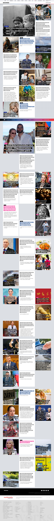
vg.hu (16, 515)
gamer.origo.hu (30, 506)
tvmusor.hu (29, 514)
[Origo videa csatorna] (46, 490)
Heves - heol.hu (5, 512)
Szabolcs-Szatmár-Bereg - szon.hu (8, 517)
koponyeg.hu (42, 510)
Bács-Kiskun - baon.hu (6, 503)
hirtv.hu (17, 510)
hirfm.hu (41, 517)
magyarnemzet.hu (18, 508)
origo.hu (17, 511)
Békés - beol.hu (5, 505)
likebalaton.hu (30, 507)
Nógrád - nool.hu (5, 515)
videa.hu (41, 511)
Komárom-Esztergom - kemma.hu (7, 514)
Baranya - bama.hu (6, 504)
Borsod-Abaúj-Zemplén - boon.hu (7, 506)
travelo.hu (29, 510)
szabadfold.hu (17, 509)
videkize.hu (29, 513)
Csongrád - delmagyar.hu (6, 507)
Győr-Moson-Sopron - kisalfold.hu (7, 510)
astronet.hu (29, 503)
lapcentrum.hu (42, 512)
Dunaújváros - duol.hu (6, 508)
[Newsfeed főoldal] (6, 490)
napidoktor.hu (29, 508)
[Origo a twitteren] (43, 490)
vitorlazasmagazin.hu (30, 512)
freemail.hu (41, 509)
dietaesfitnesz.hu (30, 511)
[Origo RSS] (48, 490)
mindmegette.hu (30, 509)
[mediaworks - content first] (8, 498)
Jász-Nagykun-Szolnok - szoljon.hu (8, 513)
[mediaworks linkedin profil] (49, 497)
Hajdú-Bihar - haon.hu (6, 511)
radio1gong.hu (42, 516)
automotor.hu (29, 504)
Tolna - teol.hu (5, 518)
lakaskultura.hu (30, 505)
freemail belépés (48, 2)
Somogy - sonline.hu (6, 516)
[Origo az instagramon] (44, 490)
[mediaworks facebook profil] (47, 497)
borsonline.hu (29, 518)
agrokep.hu (17, 516)
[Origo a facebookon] (41, 490)
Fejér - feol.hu (5, 509)
